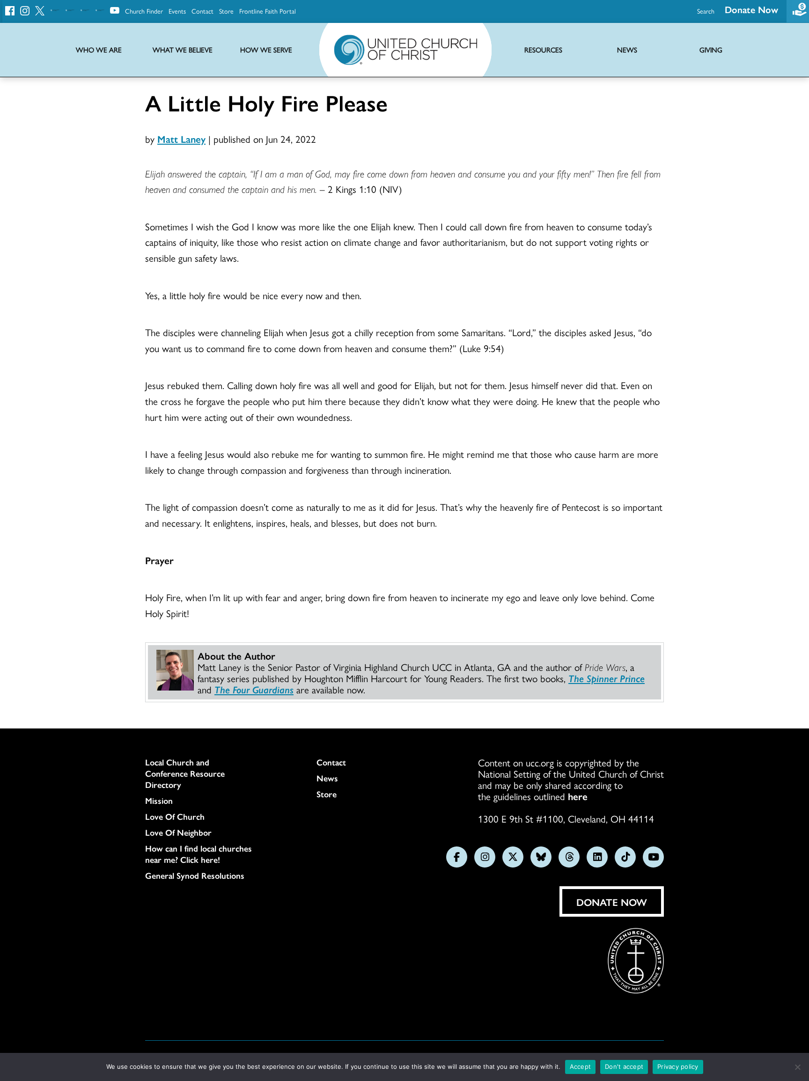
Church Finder (144, 10)
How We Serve (266, 49)
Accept (580, 1066)
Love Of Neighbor (178, 832)
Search (705, 10)
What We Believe (183, 49)
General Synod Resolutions (194, 875)
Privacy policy (678, 1066)
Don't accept (624, 1066)
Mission (159, 800)
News (327, 778)
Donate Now (751, 9)
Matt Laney (181, 139)
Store (226, 10)
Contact (202, 10)
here (578, 796)
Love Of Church (175, 816)
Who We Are (99, 49)
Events (177, 10)
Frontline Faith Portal (267, 10)
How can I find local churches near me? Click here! (198, 854)
